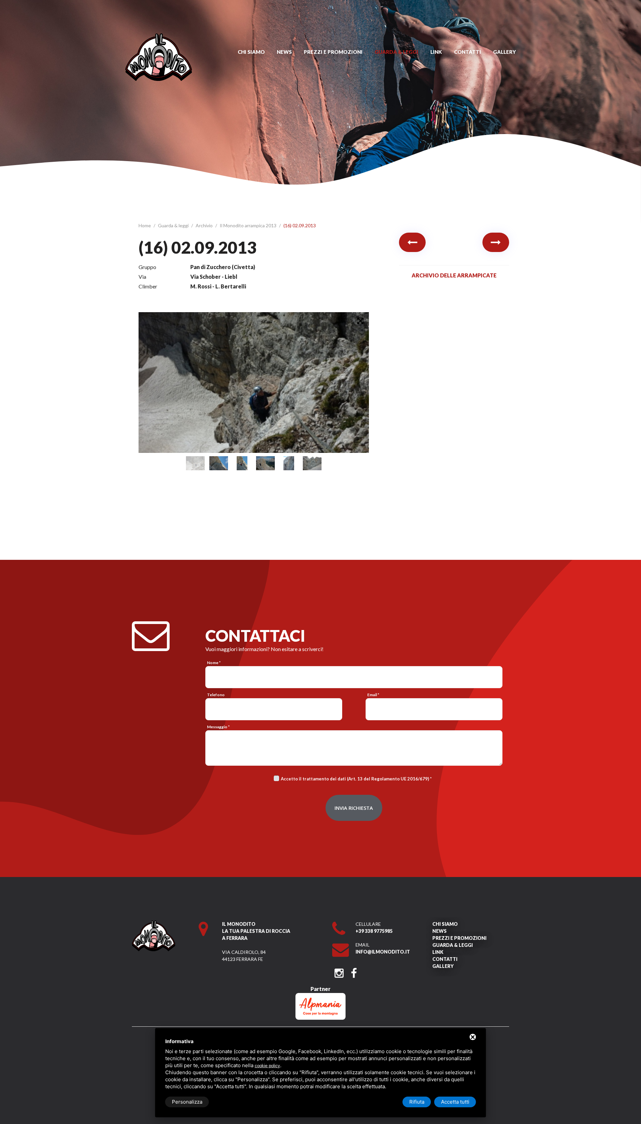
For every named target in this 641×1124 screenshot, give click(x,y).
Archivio (205, 225)
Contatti (467, 52)
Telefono (216, 694)
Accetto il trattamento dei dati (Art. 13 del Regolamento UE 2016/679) (355, 778)
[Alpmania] (320, 996)
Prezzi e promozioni (333, 52)
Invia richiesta (354, 807)
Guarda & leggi (396, 52)
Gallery (504, 52)
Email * (373, 694)
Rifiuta (416, 1102)
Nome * (214, 662)
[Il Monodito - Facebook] (354, 971)
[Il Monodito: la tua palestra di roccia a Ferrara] (158, 36)
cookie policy (267, 1065)
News (284, 52)
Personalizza (187, 1102)
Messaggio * (218, 726)
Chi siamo (251, 52)
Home (145, 225)
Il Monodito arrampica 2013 (248, 225)
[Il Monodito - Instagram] (339, 971)
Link (436, 52)
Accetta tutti (455, 1102)
